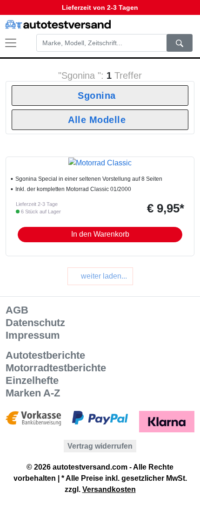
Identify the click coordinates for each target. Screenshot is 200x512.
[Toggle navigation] (6, 43)
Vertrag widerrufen (100, 446)
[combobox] (100, 95)
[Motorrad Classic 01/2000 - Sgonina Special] (100, 162)
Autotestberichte (45, 355)
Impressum (33, 335)
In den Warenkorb (100, 234)
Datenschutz (35, 322)
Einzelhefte (32, 380)
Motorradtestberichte (56, 368)
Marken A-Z (33, 393)
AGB (17, 310)
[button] (179, 24)
